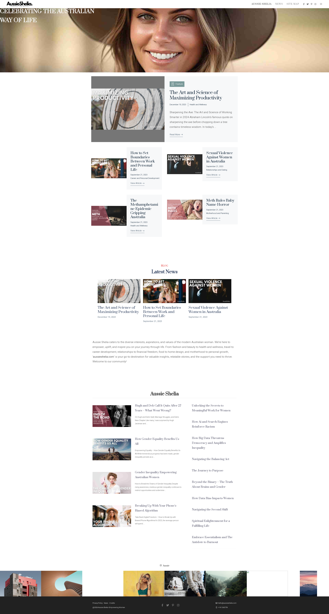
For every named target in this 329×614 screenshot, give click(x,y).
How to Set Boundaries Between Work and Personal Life (142, 161)
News (279, 4)
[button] (321, 4)
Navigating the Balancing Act (210, 459)
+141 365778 (222, 607)
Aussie (166, 565)
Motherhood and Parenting (217, 213)
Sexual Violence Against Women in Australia (219, 157)
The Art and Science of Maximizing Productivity (196, 95)
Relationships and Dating (216, 169)
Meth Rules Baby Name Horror (220, 202)
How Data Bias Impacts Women (213, 498)
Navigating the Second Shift (210, 509)
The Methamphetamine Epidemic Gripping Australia (144, 209)
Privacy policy (98, 603)
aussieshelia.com (103, 357)
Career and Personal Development (144, 178)
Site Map (293, 4)
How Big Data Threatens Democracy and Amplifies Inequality (209, 443)
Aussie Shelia (262, 4)
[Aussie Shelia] (19, 4)
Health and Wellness (198, 104)
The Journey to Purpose (207, 470)
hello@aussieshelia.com (227, 603)
